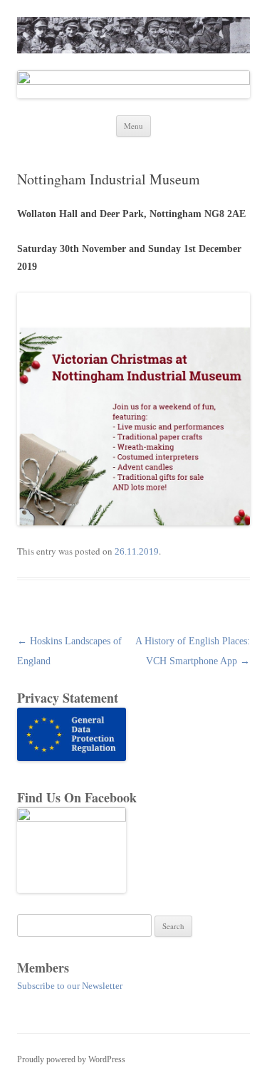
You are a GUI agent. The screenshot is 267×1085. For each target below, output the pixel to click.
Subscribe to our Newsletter (69, 985)
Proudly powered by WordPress (71, 1059)
